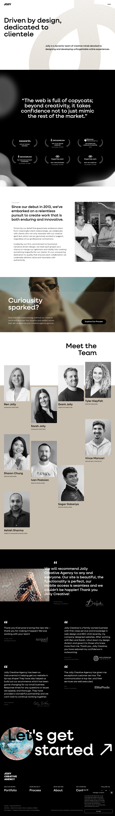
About (58, 790)
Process (35, 790)
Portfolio (10, 790)
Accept (98, 811)
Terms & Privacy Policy (57, 810)
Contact (82, 790)
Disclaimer (67, 810)
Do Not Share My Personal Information (81, 810)
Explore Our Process (94, 322)
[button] (111, 792)
